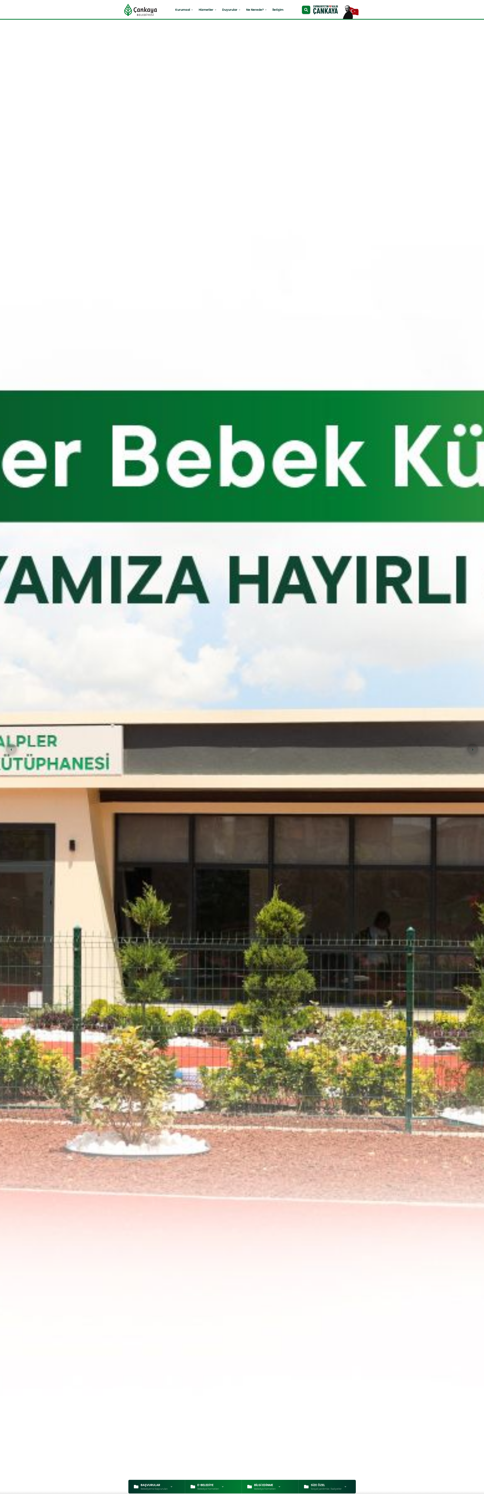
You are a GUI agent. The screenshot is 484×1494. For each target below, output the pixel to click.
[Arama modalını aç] (306, 10)
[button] (472, 749)
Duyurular (231, 10)
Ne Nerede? (256, 10)
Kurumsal (184, 10)
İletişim (277, 10)
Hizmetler (208, 10)
